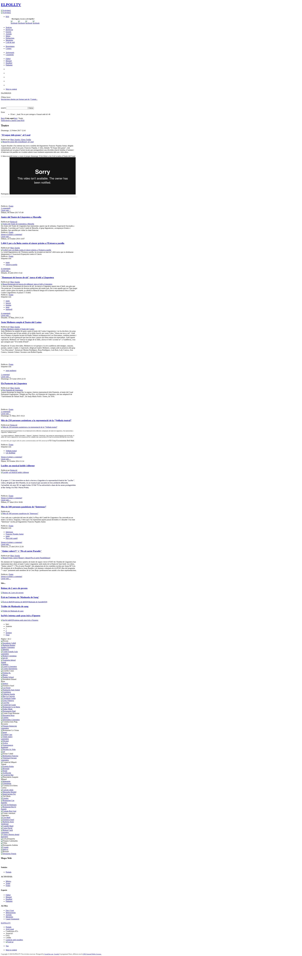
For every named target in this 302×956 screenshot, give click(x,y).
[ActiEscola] (6, 773)
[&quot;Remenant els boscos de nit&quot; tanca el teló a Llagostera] (26, 284)
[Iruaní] (4, 771)
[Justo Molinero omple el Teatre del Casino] (17, 329)
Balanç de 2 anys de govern (14, 588)
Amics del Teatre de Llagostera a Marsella (21, 217)
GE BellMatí (10, 453)
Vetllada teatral (11, 451)
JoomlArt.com (48, 954)
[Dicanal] (5, 741)
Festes (8, 886)
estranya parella (11, 265)
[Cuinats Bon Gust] (8, 811)
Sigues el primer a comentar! (11, 234)
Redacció (13, 222)
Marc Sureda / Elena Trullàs (20, 140)
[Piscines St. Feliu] (8, 749)
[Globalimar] (6, 783)
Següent (9, 633)
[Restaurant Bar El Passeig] (11, 809)
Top (7, 946)
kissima (8, 305)
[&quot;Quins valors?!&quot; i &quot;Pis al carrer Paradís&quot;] (25, 558)
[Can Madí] (5, 817)
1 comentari (5, 375)
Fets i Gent (10, 910)
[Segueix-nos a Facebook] (14, 23)
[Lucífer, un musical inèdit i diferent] (15, 472)
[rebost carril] (11, 832)
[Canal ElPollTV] (28, 23)
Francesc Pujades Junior (15, 534)
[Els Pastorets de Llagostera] (12, 390)
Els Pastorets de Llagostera (14, 383)
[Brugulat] (5, 769)
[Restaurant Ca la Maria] (10, 707)
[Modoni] (5, 649)
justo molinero (11, 371)
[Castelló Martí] (7, 826)
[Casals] (8, 705)
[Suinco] (4, 684)
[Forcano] (11, 760)
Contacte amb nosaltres (14, 940)
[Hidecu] (4, 664)
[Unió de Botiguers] (9, 805)
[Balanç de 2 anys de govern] (12, 593)
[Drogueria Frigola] (8, 854)
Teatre (11, 206)
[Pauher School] (7, 677)
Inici (15, 118)
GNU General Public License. (92, 954)
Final (7, 635)
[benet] (4, 732)
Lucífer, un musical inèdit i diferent (18, 465)
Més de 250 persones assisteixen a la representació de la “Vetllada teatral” (36, 420)
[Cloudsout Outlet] (8, 698)
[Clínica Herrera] (11, 837)
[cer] (3, 752)
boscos (8, 303)
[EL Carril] (9, 666)
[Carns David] (6, 828)
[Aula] (11, 654)
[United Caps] (6, 735)
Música (8, 881)
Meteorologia (11, 913)
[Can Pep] (5, 703)
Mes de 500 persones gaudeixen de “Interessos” (23, 507)
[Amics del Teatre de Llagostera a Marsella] (17, 224)
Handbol (9, 899)
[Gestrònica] (6, 692)
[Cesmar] (4, 847)
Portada (8, 872)
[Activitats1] (6, 10)
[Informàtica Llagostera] (10, 720)
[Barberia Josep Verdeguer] (11, 824)
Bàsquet (9, 897)
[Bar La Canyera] (8, 696)
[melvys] (4, 849)
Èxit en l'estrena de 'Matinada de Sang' (20, 597)
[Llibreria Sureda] (8, 694)
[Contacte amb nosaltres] (36, 23)
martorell (9, 309)
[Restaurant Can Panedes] (11, 803)
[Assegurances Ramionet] (11, 747)
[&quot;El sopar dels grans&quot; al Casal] (17, 142)
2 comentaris (5, 208)
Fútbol (8, 895)
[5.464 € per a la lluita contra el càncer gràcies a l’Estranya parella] (26, 250)
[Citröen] (4, 718)
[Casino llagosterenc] (9, 669)
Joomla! (56, 954)
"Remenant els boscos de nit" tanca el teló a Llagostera (27, 277)
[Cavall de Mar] (7, 775)
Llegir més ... (6, 210)
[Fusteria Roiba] (7, 766)
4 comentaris (5, 269)
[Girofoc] (5, 798)
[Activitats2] (6, 13)
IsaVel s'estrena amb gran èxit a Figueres (20, 615)
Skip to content (11, 89)
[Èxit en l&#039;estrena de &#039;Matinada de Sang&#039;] (24, 602)
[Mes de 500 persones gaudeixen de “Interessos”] (19, 513)
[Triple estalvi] (11, 739)
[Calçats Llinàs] (7, 790)
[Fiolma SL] (6, 673)
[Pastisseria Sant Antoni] (10, 690)
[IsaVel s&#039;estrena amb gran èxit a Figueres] (19, 620)
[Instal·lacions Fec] (8, 794)
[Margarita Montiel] (8, 792)
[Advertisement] (39, 201)
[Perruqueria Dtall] (8, 711)
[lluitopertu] (5, 781)
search (3, 108)
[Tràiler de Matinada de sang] (12, 611)
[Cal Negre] (5, 688)
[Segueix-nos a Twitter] (21, 23)
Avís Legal (10, 929)
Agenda (9, 915)
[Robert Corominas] (9, 656)
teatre (8, 262)
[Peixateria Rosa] (7, 715)
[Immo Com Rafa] (11, 728)
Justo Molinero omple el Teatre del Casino (21, 322)
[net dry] (4, 658)
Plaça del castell (11, 538)
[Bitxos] (4, 675)
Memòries (9, 917)
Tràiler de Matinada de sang (14, 606)
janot (7, 307)
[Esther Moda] (6, 709)
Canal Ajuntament (12, 919)
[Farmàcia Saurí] (7, 820)
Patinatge (9, 901)
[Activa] (4, 743)
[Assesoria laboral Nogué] (11, 662)
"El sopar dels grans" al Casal (15, 135)
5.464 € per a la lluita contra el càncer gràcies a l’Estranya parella (32, 243)
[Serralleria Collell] (8, 643)
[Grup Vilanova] (7, 701)
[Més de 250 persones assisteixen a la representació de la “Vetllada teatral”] (29, 427)
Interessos (9, 532)
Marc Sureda (15, 248)
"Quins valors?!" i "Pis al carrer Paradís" (21, 551)
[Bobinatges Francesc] (9, 756)
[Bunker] (11, 647)
